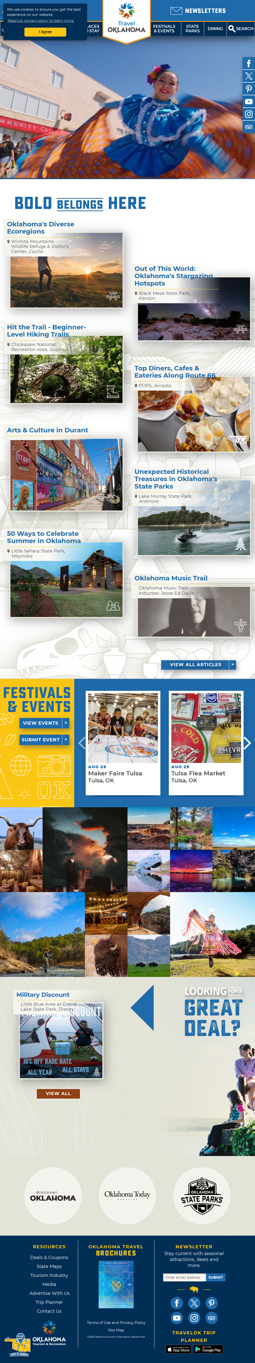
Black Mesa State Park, (164, 296)
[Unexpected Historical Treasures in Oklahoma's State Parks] (194, 517)
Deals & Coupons (49, 1257)
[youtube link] (177, 1318)
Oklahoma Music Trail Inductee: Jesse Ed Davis (166, 591)
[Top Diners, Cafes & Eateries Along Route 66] (194, 414)
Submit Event (41, 740)
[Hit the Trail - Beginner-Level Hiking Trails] (66, 369)
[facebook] (249, 63)
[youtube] (249, 101)
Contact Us (49, 1311)
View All (58, 1093)
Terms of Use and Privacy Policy (116, 1322)
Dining (215, 28)
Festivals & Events (164, 28)
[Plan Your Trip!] (18, 1345)
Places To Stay (91, 28)
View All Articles (195, 664)
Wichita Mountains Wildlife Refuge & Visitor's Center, (40, 246)
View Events (40, 723)
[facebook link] (177, 1303)
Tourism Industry (49, 1275)
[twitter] (249, 76)
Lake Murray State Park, (165, 499)
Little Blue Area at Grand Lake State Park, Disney (48, 1007)
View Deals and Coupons (142, 1008)
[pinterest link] (211, 1303)
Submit (215, 1277)
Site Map (116, 1330)
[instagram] (249, 114)
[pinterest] (249, 89)
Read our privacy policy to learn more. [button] (41, 20)
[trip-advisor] (249, 127)
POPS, (155, 385)
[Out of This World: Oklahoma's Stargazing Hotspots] (194, 309)
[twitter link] (194, 1303)
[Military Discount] (61, 1040)
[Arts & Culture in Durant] (66, 475)
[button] (81, 743)
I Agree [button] (45, 32)
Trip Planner (49, 1302)
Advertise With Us (49, 1293)
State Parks (193, 28)
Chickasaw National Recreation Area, (39, 347)
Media (49, 1284)
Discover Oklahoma (53, 1195)
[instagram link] (194, 1318)
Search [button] (245, 28)
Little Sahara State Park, (38, 554)
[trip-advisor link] (211, 1318)
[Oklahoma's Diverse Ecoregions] (66, 270)
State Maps (49, 1266)
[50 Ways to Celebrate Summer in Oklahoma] (66, 579)
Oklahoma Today (127, 1195)
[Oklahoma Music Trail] (194, 612)
